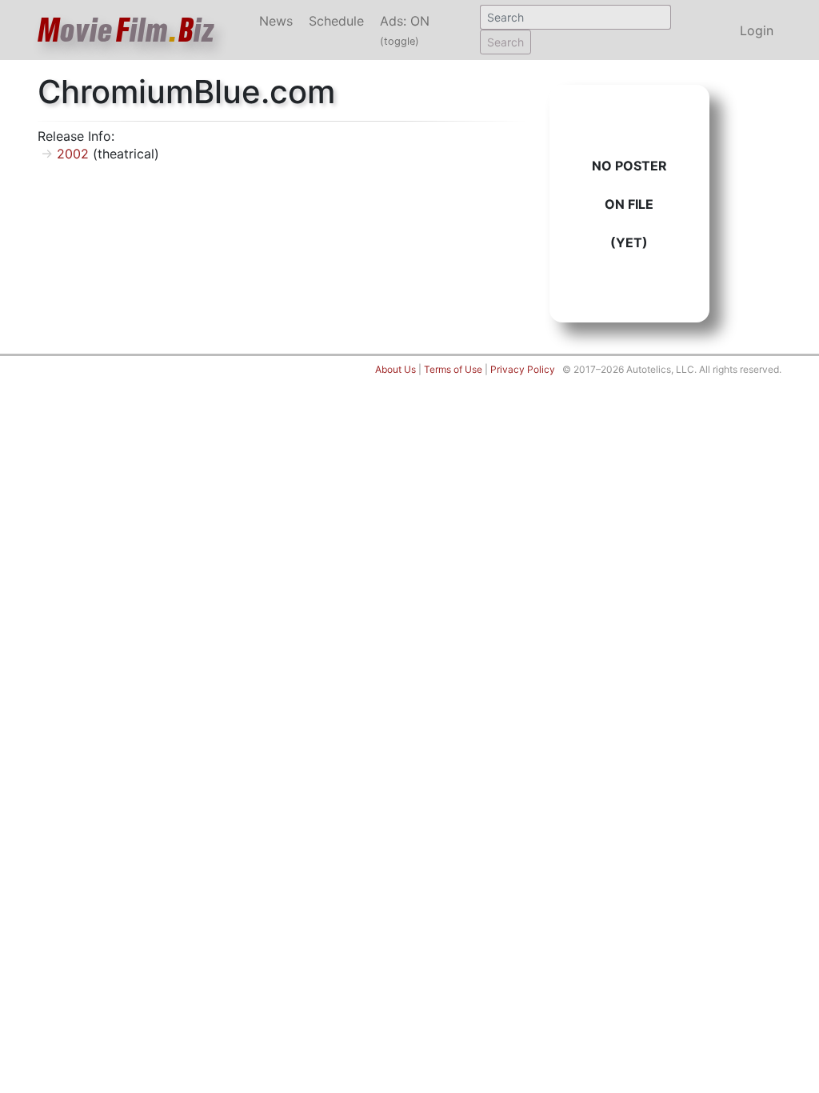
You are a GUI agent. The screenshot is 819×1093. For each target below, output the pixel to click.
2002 (73, 154)
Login (756, 30)
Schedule (336, 21)
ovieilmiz (126, 30)
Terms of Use (453, 369)
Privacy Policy (522, 369)
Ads (404, 30)
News (276, 21)
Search (505, 42)
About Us (395, 369)
